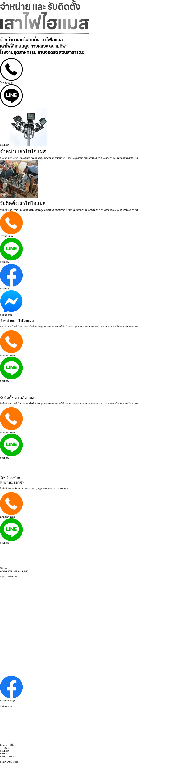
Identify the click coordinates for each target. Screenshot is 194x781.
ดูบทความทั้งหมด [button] (9, 762)
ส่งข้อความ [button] (6, 706)
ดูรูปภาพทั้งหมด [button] (8, 576)
